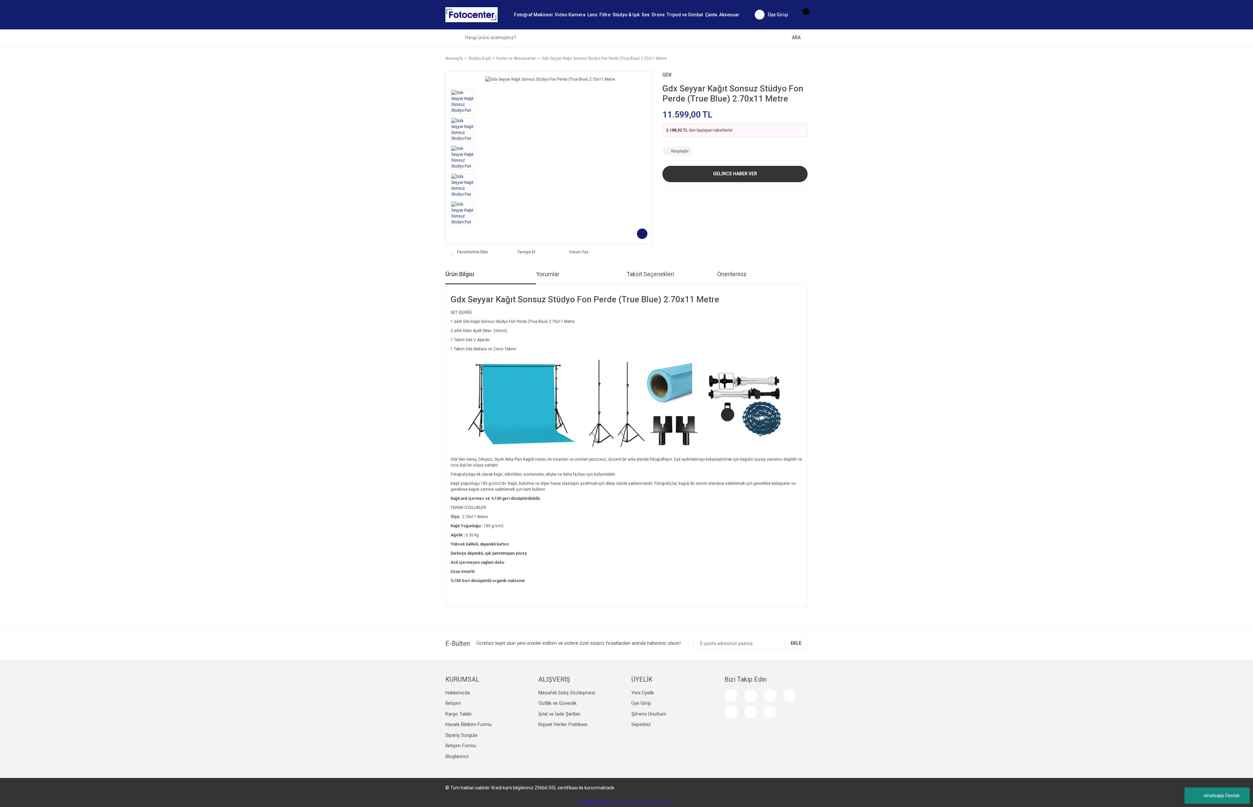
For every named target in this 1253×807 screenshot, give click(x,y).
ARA (796, 37)
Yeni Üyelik (642, 693)
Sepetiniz (641, 724)
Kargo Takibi (458, 714)
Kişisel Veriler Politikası (562, 724)
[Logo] (471, 14)
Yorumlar (547, 274)
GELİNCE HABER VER (735, 173)
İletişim (453, 703)
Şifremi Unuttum (648, 714)
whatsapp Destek (1222, 795)
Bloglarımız (457, 756)
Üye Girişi (641, 703)
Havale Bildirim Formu (468, 724)
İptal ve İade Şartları (559, 714)
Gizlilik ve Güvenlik (557, 703)
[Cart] (803, 15)
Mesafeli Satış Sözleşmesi (566, 693)
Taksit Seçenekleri (650, 274)
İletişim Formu (460, 746)
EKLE (796, 643)
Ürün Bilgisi (459, 274)
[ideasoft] (592, 802)
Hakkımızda (457, 693)
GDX (667, 75)
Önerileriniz (732, 274)
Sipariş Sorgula (461, 735)
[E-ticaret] (626, 802)
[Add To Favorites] (470, 252)
